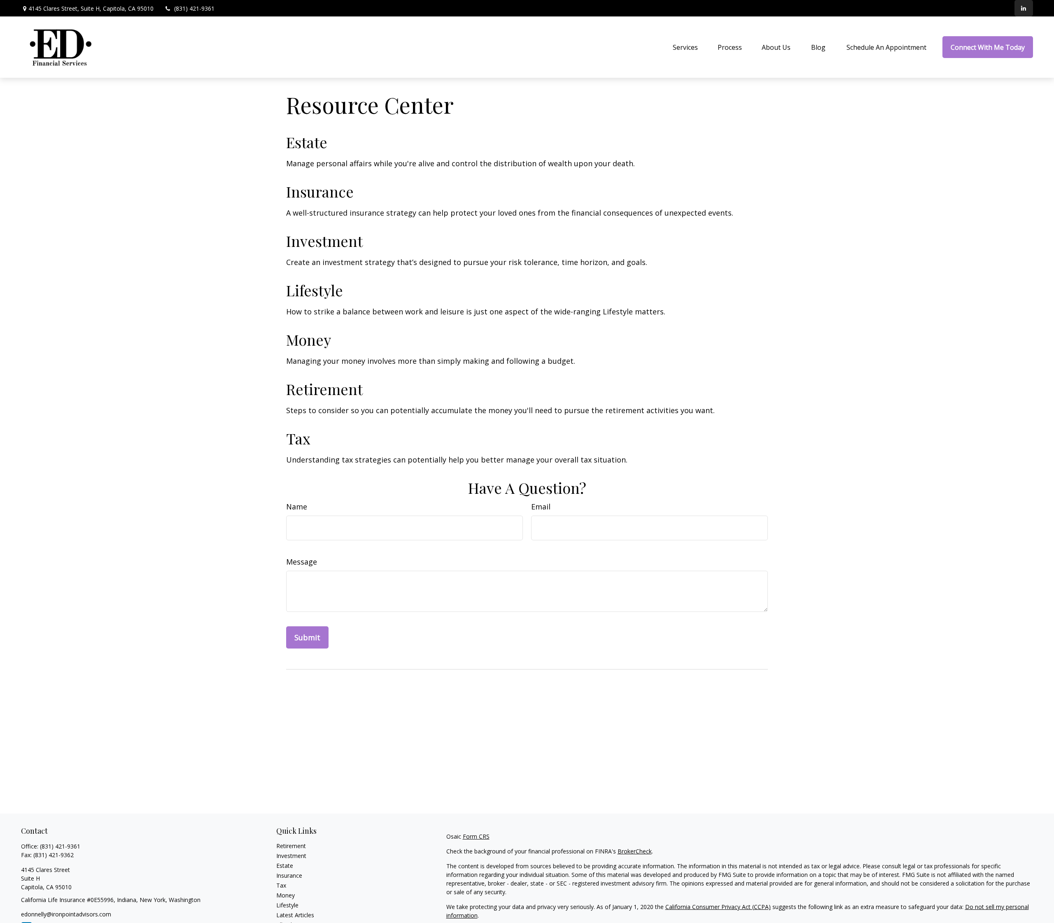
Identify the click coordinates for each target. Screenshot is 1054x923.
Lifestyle (314, 290)
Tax (298, 438)
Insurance (320, 191)
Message (301, 562)
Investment (324, 241)
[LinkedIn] (1023, 8)
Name (296, 506)
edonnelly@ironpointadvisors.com (66, 914)
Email (540, 506)
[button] (685, 47)
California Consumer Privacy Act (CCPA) (718, 907)
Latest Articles (295, 915)
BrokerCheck (635, 851)
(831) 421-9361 (194, 8)
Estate (306, 142)
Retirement (324, 389)
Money (308, 339)
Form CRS (476, 836)
